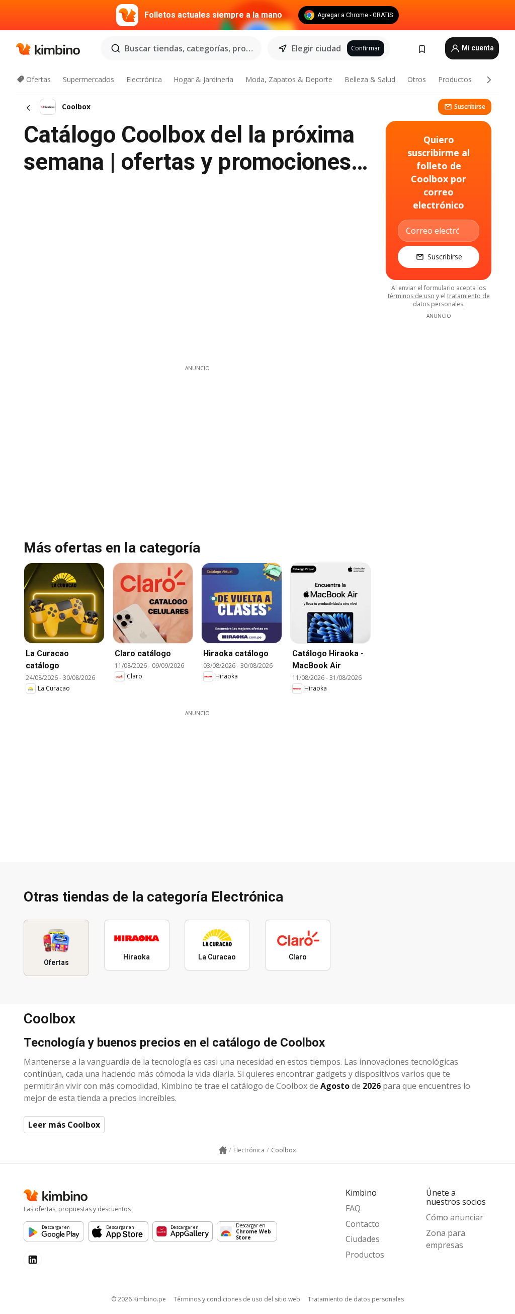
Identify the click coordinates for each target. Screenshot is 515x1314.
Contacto (363, 1223)
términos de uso (411, 296)
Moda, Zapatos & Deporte (288, 79)
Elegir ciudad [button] (316, 48)
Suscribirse (469, 106)
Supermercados (88, 79)
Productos (455, 79)
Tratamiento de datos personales (356, 1299)
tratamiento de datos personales (451, 300)
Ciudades (363, 1238)
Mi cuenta (477, 48)
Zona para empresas (445, 1239)
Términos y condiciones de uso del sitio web (237, 1299)
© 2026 (138, 1299)
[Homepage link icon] (223, 1150)
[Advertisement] (197, 442)
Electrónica (144, 79)
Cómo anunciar (454, 1217)
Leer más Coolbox (64, 1124)
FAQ (353, 1208)
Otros (416, 79)
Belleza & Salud (370, 79)
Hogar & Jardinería (203, 79)
